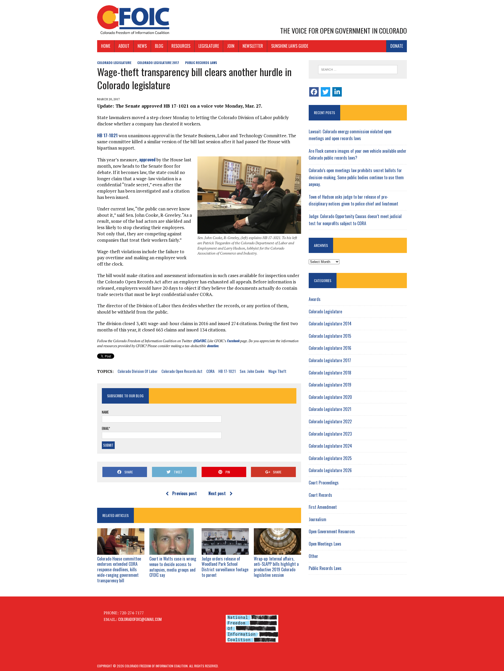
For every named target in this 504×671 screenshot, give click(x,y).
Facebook (233, 340)
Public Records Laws (201, 62)
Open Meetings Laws (325, 544)
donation (212, 345)
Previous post (184, 493)
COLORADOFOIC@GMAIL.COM (140, 619)
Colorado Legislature (114, 62)
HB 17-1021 (107, 135)
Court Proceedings (324, 482)
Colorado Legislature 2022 (330, 421)
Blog (159, 46)
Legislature (208, 46)
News (142, 46)
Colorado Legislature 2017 (158, 62)
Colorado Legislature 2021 (330, 409)
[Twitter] (325, 92)
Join (230, 46)
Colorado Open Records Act (181, 371)
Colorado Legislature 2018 (330, 372)
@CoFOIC (199, 340)
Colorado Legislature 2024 (330, 446)
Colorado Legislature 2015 (330, 336)
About (123, 46)
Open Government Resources (332, 531)
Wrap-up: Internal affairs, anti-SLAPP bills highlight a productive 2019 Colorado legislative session (276, 567)
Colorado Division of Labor (138, 371)
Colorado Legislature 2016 (330, 348)
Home (105, 46)
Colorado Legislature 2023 (330, 434)
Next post (217, 493)
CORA (210, 371)
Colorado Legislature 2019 (330, 385)
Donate (396, 46)
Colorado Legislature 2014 (330, 323)
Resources (180, 46)
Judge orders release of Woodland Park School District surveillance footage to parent (225, 567)
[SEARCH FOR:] (358, 69)
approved (147, 159)
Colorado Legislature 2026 (330, 470)
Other (313, 556)
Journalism (317, 519)
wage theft (277, 371)
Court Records (320, 495)
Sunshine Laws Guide (289, 46)
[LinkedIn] (337, 92)
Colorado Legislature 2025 (330, 458)
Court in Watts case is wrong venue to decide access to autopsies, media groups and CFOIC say (172, 567)
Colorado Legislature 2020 (330, 397)
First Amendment (323, 507)
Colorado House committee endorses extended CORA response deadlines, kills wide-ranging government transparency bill (119, 570)
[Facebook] (314, 92)
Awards (315, 299)
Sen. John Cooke (252, 371)
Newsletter (253, 46)
